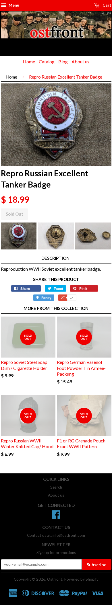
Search (56, 487)
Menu (13, 5)
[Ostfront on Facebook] (56, 516)
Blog (63, 61)
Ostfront (54, 579)
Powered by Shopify (81, 579)
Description (55, 258)
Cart (106, 5)
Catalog (47, 61)
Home (29, 61)
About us (80, 61)
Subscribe (97, 564)
